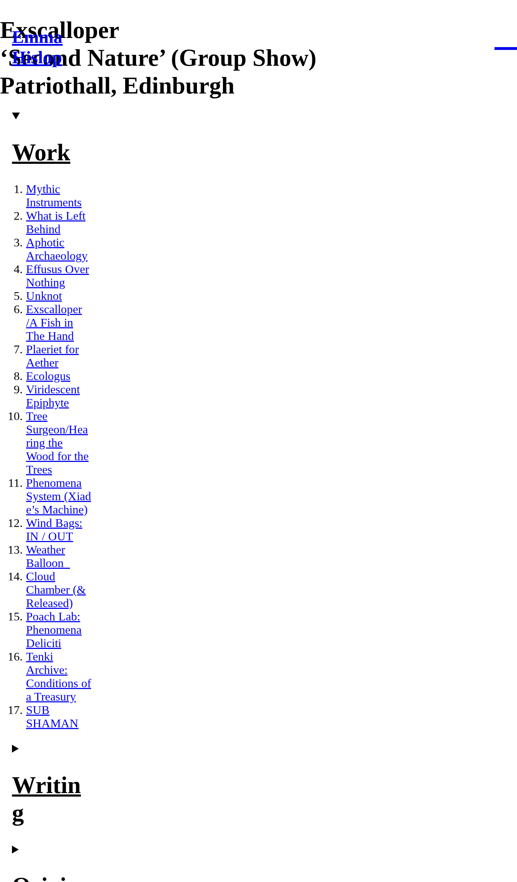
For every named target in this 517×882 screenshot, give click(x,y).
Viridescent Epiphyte (53, 396)
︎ (505, 36)
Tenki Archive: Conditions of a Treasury (58, 676)
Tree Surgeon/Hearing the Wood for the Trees (57, 443)
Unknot (44, 295)
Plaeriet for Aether (52, 356)
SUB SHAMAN (52, 716)
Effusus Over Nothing (57, 276)
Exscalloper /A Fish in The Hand (54, 322)
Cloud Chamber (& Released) (56, 590)
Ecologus (48, 375)
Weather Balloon (45, 556)
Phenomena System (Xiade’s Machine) (58, 496)
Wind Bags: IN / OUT (54, 529)
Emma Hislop (37, 47)
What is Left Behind (55, 222)
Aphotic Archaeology (57, 249)
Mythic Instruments (54, 195)
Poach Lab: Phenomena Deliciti (54, 630)
